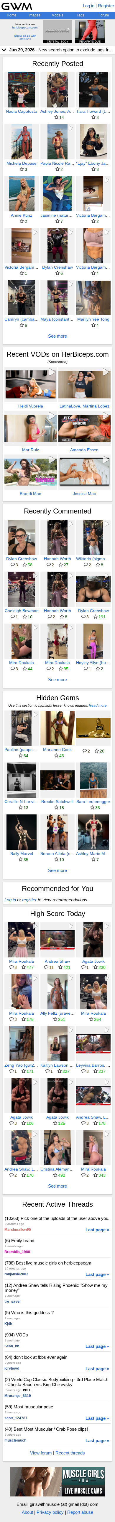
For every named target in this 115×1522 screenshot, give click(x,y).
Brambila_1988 (17, 1252)
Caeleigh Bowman (22, 610)
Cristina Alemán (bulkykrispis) (67, 1169)
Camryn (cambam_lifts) (26, 319)
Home (12, 15)
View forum (41, 1452)
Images (34, 15)
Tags (80, 15)
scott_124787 (15, 1418)
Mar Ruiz (30, 449)
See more (57, 336)
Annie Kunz (21, 215)
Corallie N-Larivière (22, 801)
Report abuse (80, 1512)
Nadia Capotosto (21, 111)
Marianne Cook (57, 749)
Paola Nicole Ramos (59, 163)
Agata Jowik (93, 961)
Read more (98, 705)
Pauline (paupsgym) (23, 749)
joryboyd (11, 1368)
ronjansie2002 (16, 1274)
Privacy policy (50, 1512)
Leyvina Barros (90, 1065)
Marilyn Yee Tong (93, 319)
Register (106, 5)
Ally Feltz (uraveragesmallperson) (71, 1013)
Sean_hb (11, 1346)
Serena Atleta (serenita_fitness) (69, 853)
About (27, 1512)
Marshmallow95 (17, 1230)
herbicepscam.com (24, 27)
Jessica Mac (84, 493)
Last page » (97, 1229)
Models (57, 15)
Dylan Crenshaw (57, 267)
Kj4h (8, 1324)
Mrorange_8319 (17, 1396)
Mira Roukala (21, 662)
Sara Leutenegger (93, 801)
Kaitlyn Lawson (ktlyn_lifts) (65, 1065)
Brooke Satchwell (57, 801)
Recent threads (70, 1452)
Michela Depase (21, 163)
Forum (103, 15)
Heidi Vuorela (30, 406)
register (29, 899)
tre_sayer (12, 1301)
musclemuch (15, 1440)
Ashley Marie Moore (95, 853)
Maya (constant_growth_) (64, 319)
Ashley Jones (52, 111)
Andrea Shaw (57, 961)
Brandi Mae (30, 493)
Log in (88, 5)
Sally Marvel (21, 853)
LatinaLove (70, 406)
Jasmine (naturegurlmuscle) (66, 215)
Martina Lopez (96, 406)
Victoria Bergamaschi (24, 267)
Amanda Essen (84, 449)
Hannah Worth (57, 558)
